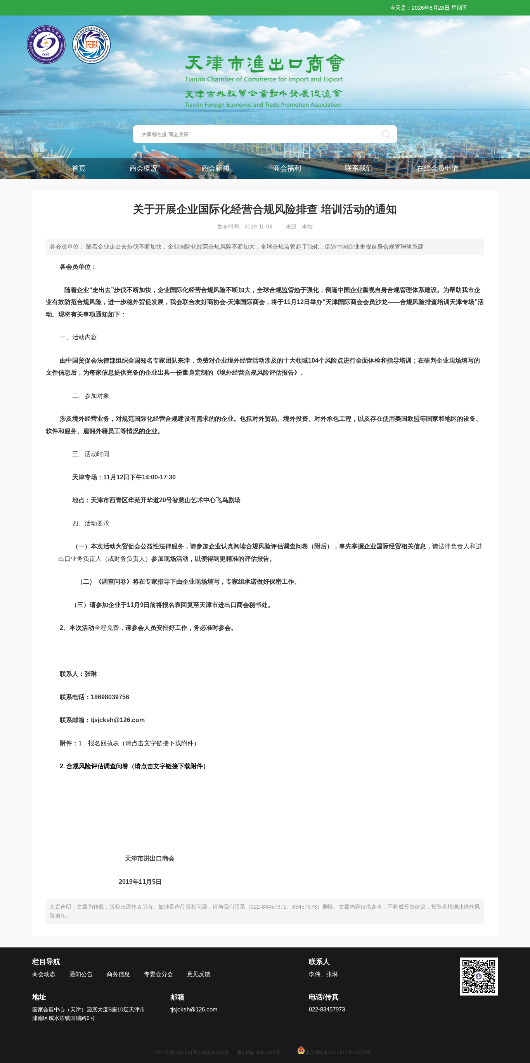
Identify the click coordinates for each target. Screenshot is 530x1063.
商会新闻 (215, 168)
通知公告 (81, 974)
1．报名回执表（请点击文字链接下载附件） (139, 743)
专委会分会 (158, 974)
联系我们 (359, 168)
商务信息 (118, 974)
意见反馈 (198, 974)
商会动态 (43, 974)
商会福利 (287, 168)
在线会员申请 (438, 168)
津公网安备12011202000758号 (338, 1052)
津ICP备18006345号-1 (260, 1052)
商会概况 (144, 168)
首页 (79, 168)
